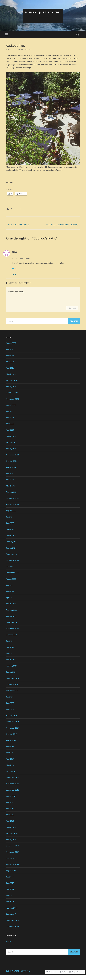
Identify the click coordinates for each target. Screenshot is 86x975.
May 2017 (10, 889)
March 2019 (11, 765)
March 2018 (11, 827)
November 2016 (12, 926)
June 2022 (10, 591)
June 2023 (10, 523)
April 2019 (10, 759)
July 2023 (9, 517)
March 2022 (11, 604)
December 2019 (12, 721)
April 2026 (10, 368)
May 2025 (10, 424)
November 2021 (12, 628)
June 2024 (10, 480)
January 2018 (11, 839)
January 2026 (11, 386)
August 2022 (11, 579)
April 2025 (10, 430)
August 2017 (11, 870)
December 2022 (12, 554)
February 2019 (11, 771)
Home (8, 941)
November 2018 (12, 784)
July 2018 (9, 802)
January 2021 (11, 672)
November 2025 (12, 399)
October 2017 (11, 858)
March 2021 (11, 660)
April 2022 (10, 597)
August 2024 (11, 467)
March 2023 (11, 535)
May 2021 (10, 647)
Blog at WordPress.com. (18, 971)
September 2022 (12, 573)
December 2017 (12, 846)
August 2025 (11, 405)
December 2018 (12, 777)
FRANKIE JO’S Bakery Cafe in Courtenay (63, 225)
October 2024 (11, 461)
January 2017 (11, 914)
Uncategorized (16, 209)
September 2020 (12, 690)
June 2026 (10, 355)
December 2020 (12, 678)
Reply (14, 274)
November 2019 (12, 728)
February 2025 (11, 442)
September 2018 (12, 790)
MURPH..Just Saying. (43, 12)
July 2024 (9, 473)
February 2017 (11, 908)
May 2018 (10, 815)
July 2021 (9, 641)
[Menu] (6, 34)
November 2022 (12, 560)
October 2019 (11, 734)
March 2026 (11, 374)
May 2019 (10, 753)
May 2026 (10, 362)
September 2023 (12, 504)
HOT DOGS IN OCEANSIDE (18, 225)
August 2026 (11, 343)
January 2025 (11, 448)
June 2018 (10, 808)
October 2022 (11, 566)
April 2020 (10, 709)
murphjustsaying (25, 49)
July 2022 (9, 585)
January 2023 (11, 548)
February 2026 (11, 380)
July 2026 (9, 349)
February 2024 (11, 492)
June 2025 (10, 417)
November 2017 (12, 852)
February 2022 (11, 610)
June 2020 (10, 703)
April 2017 (10, 895)
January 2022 (11, 616)
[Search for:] (43, 321)
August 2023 (11, 511)
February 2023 (11, 542)
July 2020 (9, 697)
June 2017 (10, 883)
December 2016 (12, 920)
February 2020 (11, 715)
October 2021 (11, 635)
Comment (72, 308)
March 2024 (11, 486)
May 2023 (10, 529)
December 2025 (12, 393)
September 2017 (12, 864)
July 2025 (9, 411)
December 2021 (12, 622)
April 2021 (10, 653)
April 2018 (10, 821)
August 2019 (11, 740)
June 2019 (10, 746)
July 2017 (9, 877)
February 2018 (11, 833)
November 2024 (12, 455)
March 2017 (11, 901)
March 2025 (11, 436)
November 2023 (12, 498)
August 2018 (11, 796)
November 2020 (12, 684)
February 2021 (11, 666)
